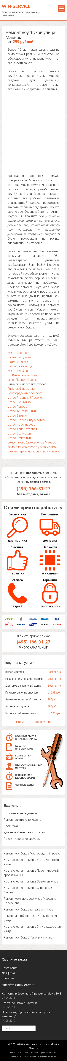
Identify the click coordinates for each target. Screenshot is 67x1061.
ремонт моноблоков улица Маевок (31, 442)
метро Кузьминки (19, 402)
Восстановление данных (20, 813)
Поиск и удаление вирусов (22, 838)
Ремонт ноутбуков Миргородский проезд (32, 853)
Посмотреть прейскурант (33, 722)
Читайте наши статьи (18, 985)
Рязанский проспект (21, 388)
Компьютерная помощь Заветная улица (31, 881)
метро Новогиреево (21, 424)
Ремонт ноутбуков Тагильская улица (29, 937)
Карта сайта (9, 968)
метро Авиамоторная (22, 429)
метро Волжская (19, 433)
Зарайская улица (19, 357)
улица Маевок (17, 353)
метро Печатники (19, 438)
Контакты (8, 978)
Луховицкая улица (19, 366)
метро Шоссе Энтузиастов (26, 420)
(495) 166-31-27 (33, 488)
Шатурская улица (19, 362)
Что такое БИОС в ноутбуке (20, 1003)
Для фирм (8, 973)
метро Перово (17, 406)
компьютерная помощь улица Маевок (33, 451)
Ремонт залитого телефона (22, 819)
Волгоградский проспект (24, 393)
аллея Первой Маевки (22, 379)
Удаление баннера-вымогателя (25, 832)
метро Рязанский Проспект (26, 397)
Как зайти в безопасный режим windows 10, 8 (31, 993)
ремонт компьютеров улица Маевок (32, 447)
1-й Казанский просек (22, 375)
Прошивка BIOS (14, 826)
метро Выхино (17, 415)
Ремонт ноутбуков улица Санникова (28, 909)
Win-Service (16, 6)
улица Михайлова (19, 371)
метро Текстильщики (21, 411)
